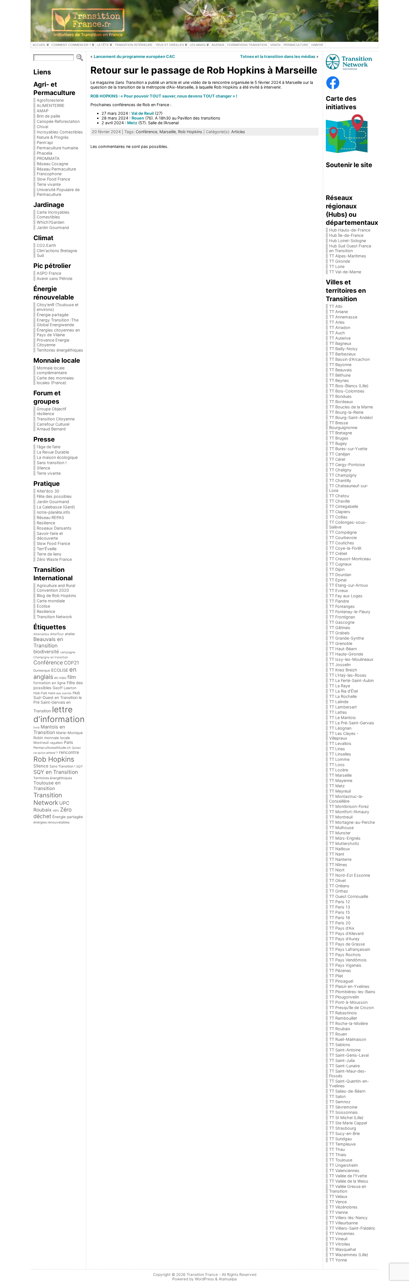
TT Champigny (343, 475)
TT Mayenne (340, 780)
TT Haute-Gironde (346, 654)
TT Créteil (338, 553)
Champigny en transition (50, 657)
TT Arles (337, 322)
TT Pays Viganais (345, 965)
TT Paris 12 (339, 901)
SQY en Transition (55, 772)
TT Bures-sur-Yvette (348, 448)
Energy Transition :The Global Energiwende (57, 322)
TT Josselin (340, 664)
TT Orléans (339, 885)
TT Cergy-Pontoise (347, 464)
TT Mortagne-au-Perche (352, 822)
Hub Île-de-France (346, 235)
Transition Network (54, 616)
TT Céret (337, 459)
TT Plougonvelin (344, 997)
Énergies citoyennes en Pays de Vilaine (58, 332)
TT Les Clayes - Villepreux (344, 735)
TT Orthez (338, 891)
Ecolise (43, 606)
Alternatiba (41, 634)
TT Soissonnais (343, 1112)
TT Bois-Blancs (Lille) (348, 385)
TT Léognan (340, 728)
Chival (42, 126)
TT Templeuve (342, 1144)
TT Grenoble (340, 643)
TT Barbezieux (342, 354)
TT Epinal (337, 580)
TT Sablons (339, 1044)
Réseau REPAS (50, 517)
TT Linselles (340, 754)
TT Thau (337, 1149)
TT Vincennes (341, 1233)
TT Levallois (340, 743)
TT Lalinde (338, 701)
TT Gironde (339, 261)
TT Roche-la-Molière (348, 1023)
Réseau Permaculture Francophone (56, 171)
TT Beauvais (340, 369)
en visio (60, 678)
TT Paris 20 (340, 922)
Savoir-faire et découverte (50, 535)
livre (36, 727)
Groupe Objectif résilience (51, 411)
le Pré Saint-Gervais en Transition (57, 704)
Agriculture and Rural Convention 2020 (56, 588)
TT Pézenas (340, 970)
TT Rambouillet (343, 1018)
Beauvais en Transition (48, 642)
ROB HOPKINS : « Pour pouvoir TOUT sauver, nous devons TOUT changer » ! (163, 96)
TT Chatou (339, 495)
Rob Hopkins (53, 759)
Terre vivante (49, 184)
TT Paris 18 (339, 917)
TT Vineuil (338, 1238)
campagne (67, 652)
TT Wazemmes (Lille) (348, 1254)
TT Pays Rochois (345, 954)
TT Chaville (339, 501)
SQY (79, 766)
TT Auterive (340, 338)
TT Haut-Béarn (343, 648)
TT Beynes (339, 380)
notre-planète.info (53, 512)
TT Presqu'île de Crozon (351, 1007)
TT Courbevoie (343, 537)
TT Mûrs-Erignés (345, 838)
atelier (70, 634)
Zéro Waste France (54, 559)
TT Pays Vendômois (348, 959)
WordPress (204, 1279)
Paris (68, 742)
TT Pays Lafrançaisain (349, 949)
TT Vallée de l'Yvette (348, 1175)
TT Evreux (338, 590)
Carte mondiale (51, 600)
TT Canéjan (339, 454)
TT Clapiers (339, 511)
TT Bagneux (340, 343)
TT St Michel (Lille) (346, 1117)
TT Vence (338, 1201)
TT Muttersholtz (344, 843)
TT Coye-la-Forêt (345, 548)
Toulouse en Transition (47, 785)
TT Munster (340, 832)
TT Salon (337, 1096)
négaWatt (56, 743)
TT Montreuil (341, 817)
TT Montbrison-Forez (349, 806)
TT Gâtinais (339, 627)
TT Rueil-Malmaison (347, 1039)
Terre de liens (49, 554)
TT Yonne (338, 1260)
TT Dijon (336, 569)
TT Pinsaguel (341, 981)
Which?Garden (50, 222)
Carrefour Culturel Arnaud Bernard (53, 426)
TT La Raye (339, 685)
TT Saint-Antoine (345, 1049)
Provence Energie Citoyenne (53, 342)
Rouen (138, 118)
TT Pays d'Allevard (346, 933)
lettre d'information (59, 714)
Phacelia (44, 153)
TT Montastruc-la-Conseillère (346, 798)
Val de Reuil (142, 113)
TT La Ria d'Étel (343, 691)
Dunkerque (41, 671)
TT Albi (335, 306)
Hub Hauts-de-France (349, 230)
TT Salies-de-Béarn (347, 1091)
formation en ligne (49, 683)
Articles (238, 131)
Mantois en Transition (49, 729)
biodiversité (46, 651)
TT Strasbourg (342, 1128)
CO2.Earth (46, 245)
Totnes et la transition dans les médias (277, 56)
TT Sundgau (340, 1138)
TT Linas (337, 748)
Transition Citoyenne (56, 418)
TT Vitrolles (339, 1244)
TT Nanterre (340, 859)
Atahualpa (228, 1279)
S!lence (43, 468)
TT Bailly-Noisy (343, 348)
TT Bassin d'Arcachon (349, 359)
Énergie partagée (52, 314)
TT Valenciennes (344, 1170)
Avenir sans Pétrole (54, 278)
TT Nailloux (339, 848)
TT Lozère (338, 770)
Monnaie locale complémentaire (52, 370)
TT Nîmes (338, 864)
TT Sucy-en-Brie (344, 1133)
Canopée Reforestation (58, 121)
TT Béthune (340, 375)
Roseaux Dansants (54, 528)
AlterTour (57, 634)
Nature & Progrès (53, 137)
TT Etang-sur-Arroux (348, 585)
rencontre (69, 752)
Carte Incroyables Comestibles (53, 214)
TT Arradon (339, 327)
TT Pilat (336, 975)
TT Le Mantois (342, 717)
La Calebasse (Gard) (56, 507)
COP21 (71, 663)
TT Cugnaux (340, 564)
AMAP (42, 110)
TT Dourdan (340, 574)
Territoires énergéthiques (60, 350)
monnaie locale (57, 737)
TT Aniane (338, 311)
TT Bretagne (340, 432)
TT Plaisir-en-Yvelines (349, 986)
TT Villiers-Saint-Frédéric (352, 1228)
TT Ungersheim (343, 1165)
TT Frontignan (342, 617)
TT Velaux (338, 1196)
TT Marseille (340, 775)
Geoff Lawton (65, 688)
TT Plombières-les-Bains (352, 991)
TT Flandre (339, 601)
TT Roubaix (339, 1028)
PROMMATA (48, 158)
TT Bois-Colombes (346, 391)
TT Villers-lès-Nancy (348, 1217)
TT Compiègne (343, 532)
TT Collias (338, 517)
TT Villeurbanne (343, 1222)
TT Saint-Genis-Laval (349, 1055)
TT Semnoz (340, 1101)
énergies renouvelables (51, 822)
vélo (56, 810)
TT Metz (337, 785)
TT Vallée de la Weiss (348, 1181)
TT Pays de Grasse (347, 944)
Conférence (48, 662)
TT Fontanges (342, 606)
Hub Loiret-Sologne (347, 240)
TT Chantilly (340, 480)
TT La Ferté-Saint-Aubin (351, 680)
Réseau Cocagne (52, 163)
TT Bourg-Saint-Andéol (351, 417)
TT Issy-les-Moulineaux (351, 659)
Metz (132, 122)
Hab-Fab (40, 693)
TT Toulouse (340, 1160)
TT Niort (336, 870)
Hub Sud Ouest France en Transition (350, 248)
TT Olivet (337, 880)
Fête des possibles (54, 496)
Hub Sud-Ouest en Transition (56, 695)
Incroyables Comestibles (60, 132)
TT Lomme (339, 759)
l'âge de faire (48, 446)
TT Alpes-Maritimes (347, 256)
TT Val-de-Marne (345, 271)
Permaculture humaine (57, 147)
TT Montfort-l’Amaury (349, 811)
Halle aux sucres (60, 693)
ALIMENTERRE (51, 105)
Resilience (46, 522)
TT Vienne (338, 1212)
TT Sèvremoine (343, 1107)
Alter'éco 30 (48, 491)
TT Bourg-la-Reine (346, 412)
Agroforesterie (50, 100)
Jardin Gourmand (53, 227)
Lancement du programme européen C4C (134, 56)
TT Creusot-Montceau (350, 558)
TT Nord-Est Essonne (349, 875)
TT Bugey (338, 443)
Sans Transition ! (62, 766)
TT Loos (337, 764)
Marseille (167, 131)
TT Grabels (339, 632)
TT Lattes (338, 712)
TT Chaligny (340, 469)
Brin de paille (48, 116)
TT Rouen (338, 1034)
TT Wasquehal (342, 1249)
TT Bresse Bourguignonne (343, 425)
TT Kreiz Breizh (343, 669)
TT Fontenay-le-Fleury (349, 611)
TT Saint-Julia (342, 1060)
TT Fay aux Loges (346, 595)
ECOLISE (59, 670)
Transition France (202, 1274)
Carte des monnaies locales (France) (55, 380)
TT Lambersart (343, 707)
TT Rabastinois (343, 1012)
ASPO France (49, 273)
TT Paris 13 (339, 907)
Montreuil (41, 742)
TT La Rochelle (343, 696)
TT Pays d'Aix (341, 928)
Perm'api (45, 142)
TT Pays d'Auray (344, 938)
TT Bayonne (340, 364)
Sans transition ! (51, 462)
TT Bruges (338, 438)
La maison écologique (57, 457)
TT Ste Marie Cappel (348, 1122)
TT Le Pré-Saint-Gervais (351, 722)
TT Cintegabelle (343, 506)
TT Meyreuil (340, 791)
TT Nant (336, 854)
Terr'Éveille (46, 548)
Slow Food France (53, 179)
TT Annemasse (343, 317)
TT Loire (336, 266)
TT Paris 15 (339, 912)
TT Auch (337, 332)
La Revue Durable (53, 452)
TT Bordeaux (341, 401)
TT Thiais (337, 1154)
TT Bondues (340, 396)
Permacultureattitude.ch (52, 748)
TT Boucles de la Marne (351, 407)
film (71, 677)
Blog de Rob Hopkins (56, 595)
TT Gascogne (341, 622)
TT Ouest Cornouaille (348, 896)
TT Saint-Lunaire (344, 1065)
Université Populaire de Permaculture (58, 192)
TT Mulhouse (341, 827)
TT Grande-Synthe (346, 638)
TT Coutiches (341, 542)
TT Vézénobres (343, 1207)
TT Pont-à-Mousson (348, 1002)
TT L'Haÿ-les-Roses (347, 675)
